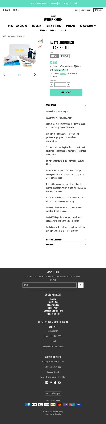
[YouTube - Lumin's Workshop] (59, 382)
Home (4, 36)
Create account (86, 10)
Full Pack (54, 56)
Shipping (63, 73)
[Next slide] (35, 74)
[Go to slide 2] (20, 75)
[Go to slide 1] (18, 75)
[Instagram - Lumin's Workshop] (51, 382)
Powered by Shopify (53, 414)
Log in (76, 10)
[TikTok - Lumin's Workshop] (55, 382)
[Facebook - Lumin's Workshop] (46, 382)
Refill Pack (64, 56)
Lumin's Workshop (56, 412)
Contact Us (53, 327)
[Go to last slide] (4, 74)
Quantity (53, 81)
